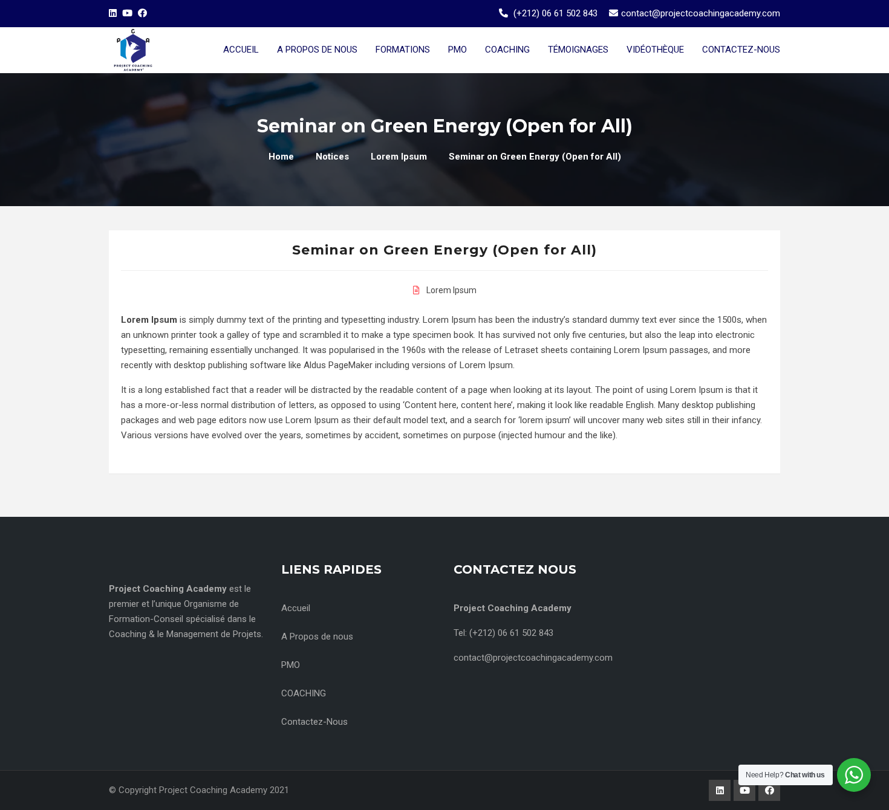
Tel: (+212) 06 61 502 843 (503, 632)
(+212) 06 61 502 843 (555, 13)
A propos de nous (317, 49)
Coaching (507, 49)
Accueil (241, 49)
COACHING (303, 693)
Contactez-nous (741, 49)
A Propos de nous (317, 636)
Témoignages (578, 49)
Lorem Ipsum (451, 290)
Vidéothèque (655, 49)
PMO (457, 49)
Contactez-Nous (314, 721)
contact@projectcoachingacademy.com (700, 13)
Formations (403, 49)
